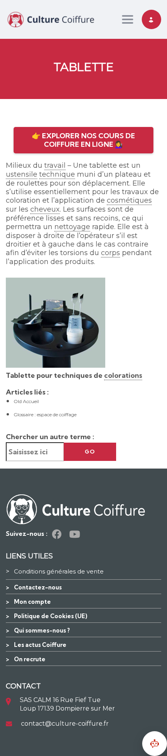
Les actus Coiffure (40, 644)
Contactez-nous (38, 587)
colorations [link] (123, 375)
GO (90, 451)
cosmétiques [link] (129, 200)
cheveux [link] (45, 209)
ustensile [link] (21, 174)
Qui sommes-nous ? (42, 630)
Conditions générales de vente (59, 571)
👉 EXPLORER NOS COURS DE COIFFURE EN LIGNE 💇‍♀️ (83, 140)
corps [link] (110, 253)
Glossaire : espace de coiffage (45, 414)
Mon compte (32, 601)
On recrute (29, 659)
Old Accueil (26, 401)
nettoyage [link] (72, 226)
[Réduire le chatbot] (154, 743)
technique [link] (57, 174)
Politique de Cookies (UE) (50, 616)
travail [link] (55, 165)
